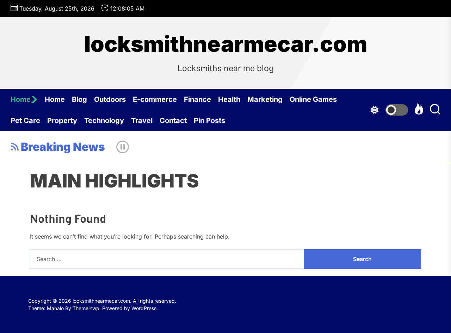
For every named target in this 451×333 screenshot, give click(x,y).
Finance (197, 99)
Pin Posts (209, 120)
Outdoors (110, 99)
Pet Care (25, 120)
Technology (104, 120)
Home (21, 99)
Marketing (265, 99)
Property (62, 120)
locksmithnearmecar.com (225, 44)
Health (229, 99)
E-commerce (155, 99)
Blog (79, 99)
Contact (173, 120)
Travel (142, 120)
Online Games (313, 99)
